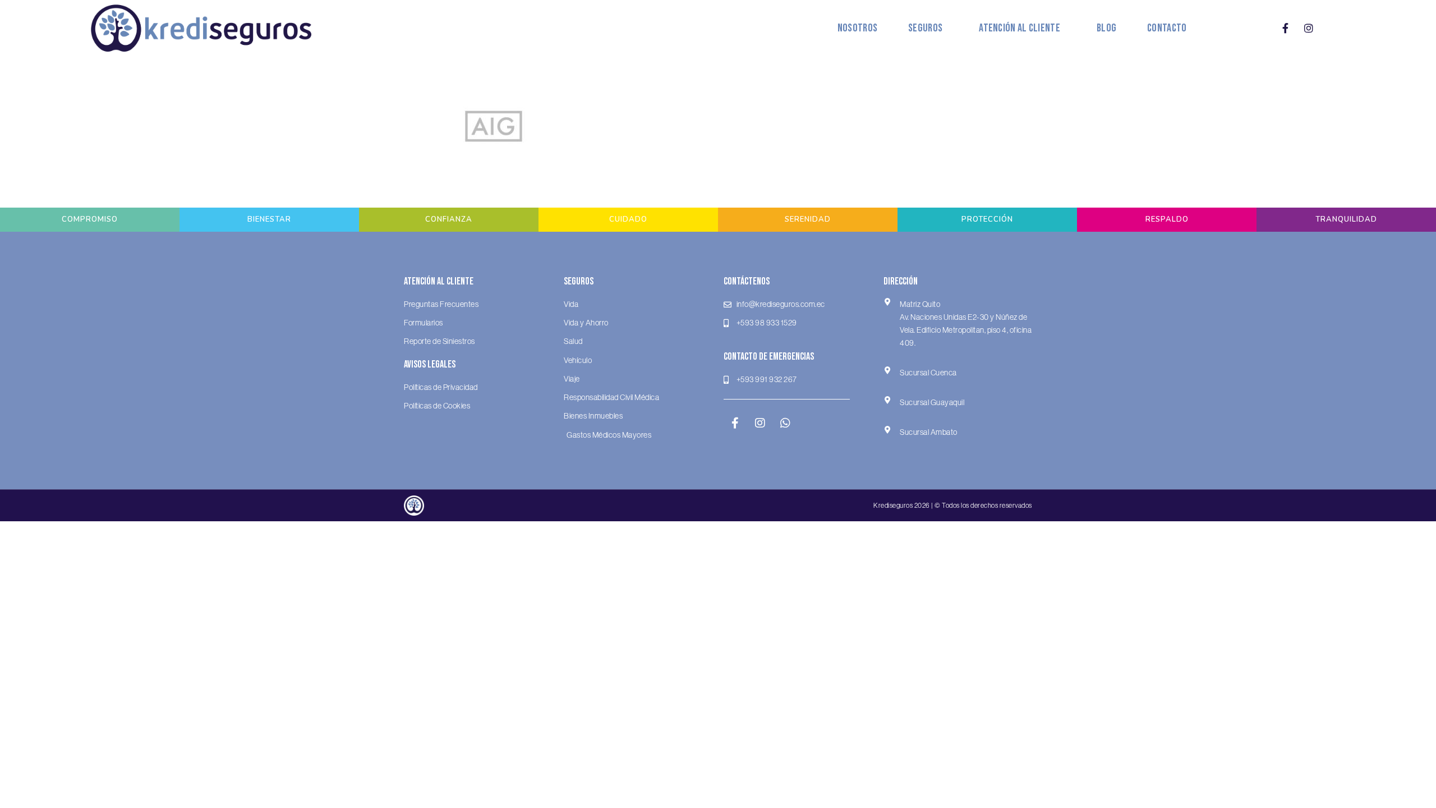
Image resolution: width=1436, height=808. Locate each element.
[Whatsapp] (785, 423)
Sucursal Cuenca (928, 373)
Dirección (900, 281)
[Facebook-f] (1286, 28)
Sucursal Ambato (929, 432)
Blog (1106, 28)
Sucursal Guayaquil (932, 402)
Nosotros (857, 28)
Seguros (925, 28)
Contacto (1166, 28)
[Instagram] (1309, 28)
